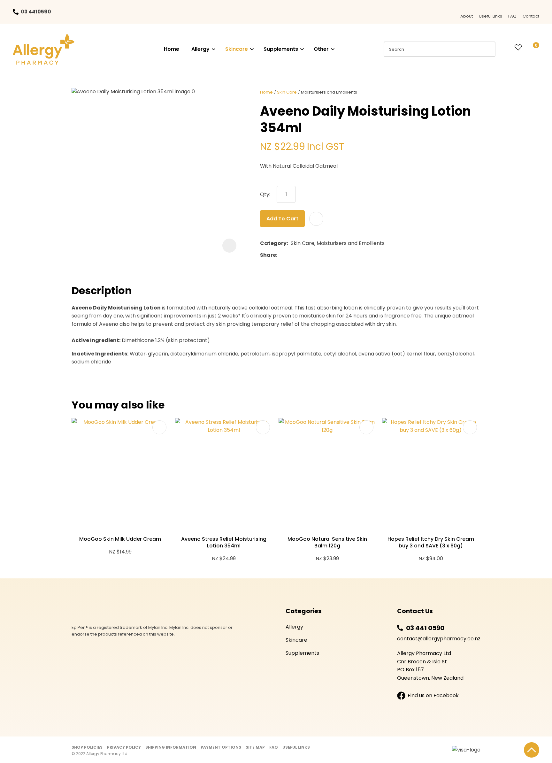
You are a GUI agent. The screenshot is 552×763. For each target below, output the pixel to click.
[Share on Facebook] (281, 255)
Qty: (265, 194)
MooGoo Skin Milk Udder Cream (120, 539)
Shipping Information (170, 747)
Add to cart (282, 218)
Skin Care (287, 92)
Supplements (281, 49)
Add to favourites (159, 427)
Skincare (236, 49)
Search (487, 49)
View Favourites (518, 47)
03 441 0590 (425, 627)
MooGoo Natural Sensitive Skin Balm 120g (327, 542)
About (466, 16)
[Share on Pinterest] (309, 255)
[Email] (299, 255)
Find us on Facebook (433, 695)
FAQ (512, 16)
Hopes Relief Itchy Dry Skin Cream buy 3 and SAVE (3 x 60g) (430, 542)
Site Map (255, 747)
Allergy (200, 49)
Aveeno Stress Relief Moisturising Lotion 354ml (223, 542)
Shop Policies (87, 747)
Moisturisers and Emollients (329, 92)
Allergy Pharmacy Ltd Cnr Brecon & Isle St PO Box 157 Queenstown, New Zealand (430, 666)
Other (321, 49)
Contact (531, 16)
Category (273, 243)
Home (171, 49)
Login (505, 47)
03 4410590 (36, 11)
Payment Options (221, 747)
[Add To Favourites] (316, 219)
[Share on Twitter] (290, 255)
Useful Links (490, 16)
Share (268, 255)
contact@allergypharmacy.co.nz (438, 638)
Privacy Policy (124, 747)
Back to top (531, 750)
